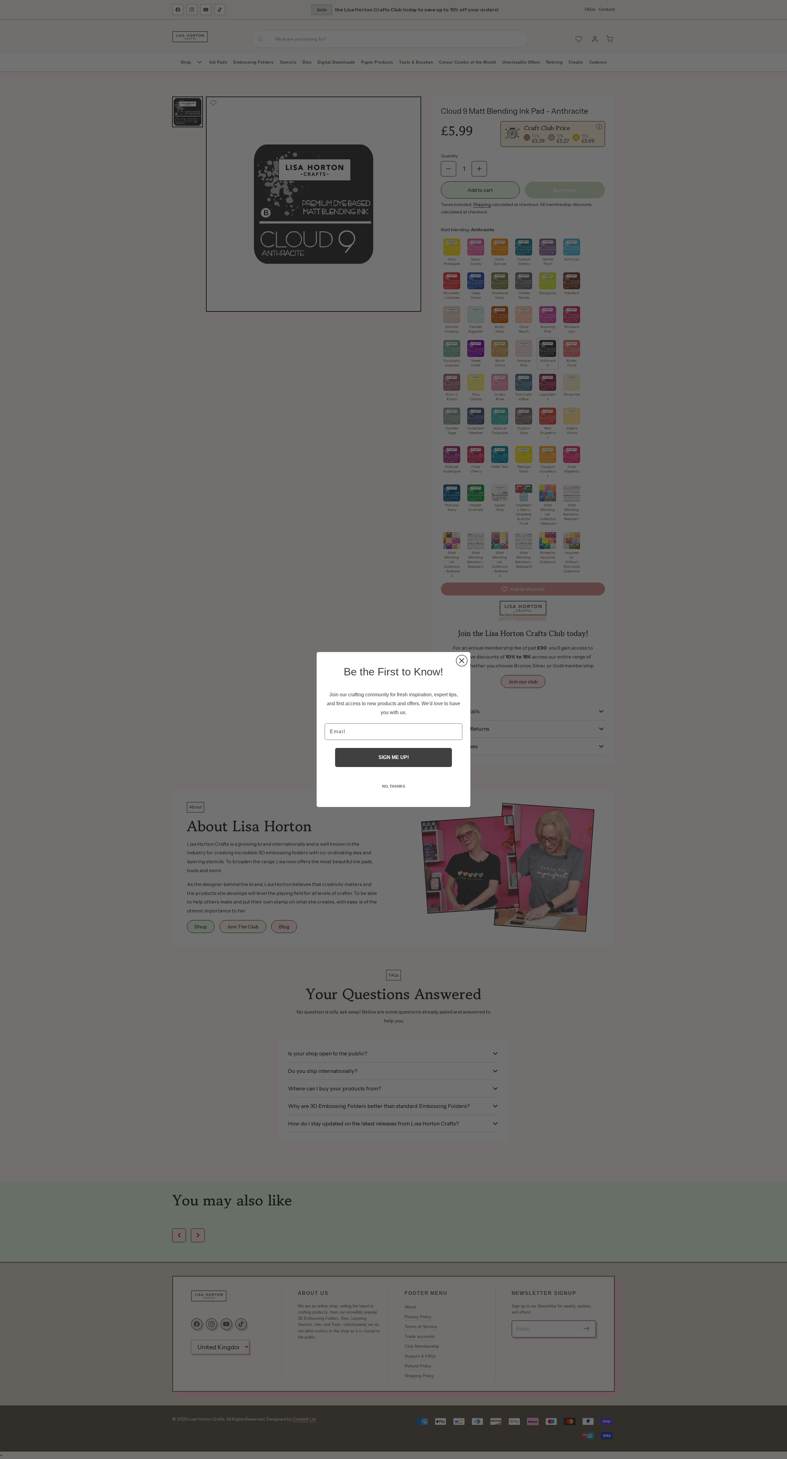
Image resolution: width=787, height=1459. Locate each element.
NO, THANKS (393, 786)
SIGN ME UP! (393, 757)
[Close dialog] (461, 660)
